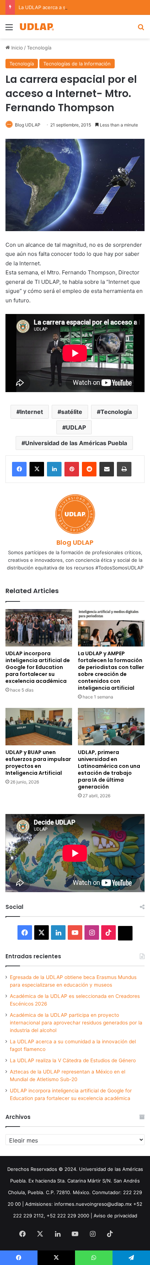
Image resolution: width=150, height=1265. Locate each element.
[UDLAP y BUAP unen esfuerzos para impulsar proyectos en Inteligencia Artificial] (38, 726)
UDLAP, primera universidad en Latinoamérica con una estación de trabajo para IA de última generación (109, 769)
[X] (36, 469)
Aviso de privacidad (115, 1215)
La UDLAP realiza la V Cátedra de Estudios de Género (73, 1060)
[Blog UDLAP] (36, 26)
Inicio (16, 48)
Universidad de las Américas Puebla (76, 443)
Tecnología (39, 48)
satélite (71, 411)
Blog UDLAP (27, 125)
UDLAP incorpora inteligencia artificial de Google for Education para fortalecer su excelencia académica (37, 667)
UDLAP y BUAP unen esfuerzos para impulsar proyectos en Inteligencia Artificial (38, 763)
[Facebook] (19, 469)
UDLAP (76, 427)
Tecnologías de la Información (77, 64)
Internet (31, 411)
